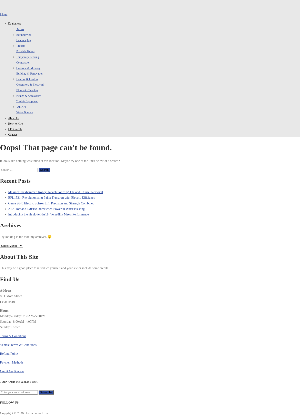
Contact (12, 134)
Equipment (14, 23)
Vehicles (21, 106)
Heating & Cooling (27, 79)
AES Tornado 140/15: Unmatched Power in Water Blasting (46, 209)
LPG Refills (15, 129)
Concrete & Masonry (28, 68)
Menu (4, 14)
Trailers (20, 45)
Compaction (23, 62)
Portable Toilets (25, 51)
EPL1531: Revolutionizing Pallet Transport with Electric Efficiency (51, 197)
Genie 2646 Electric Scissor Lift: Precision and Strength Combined (51, 203)
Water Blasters (24, 112)
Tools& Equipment (27, 101)
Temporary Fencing (27, 57)
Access (20, 29)
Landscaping (23, 40)
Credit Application (12, 371)
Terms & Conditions (13, 336)
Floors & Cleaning (27, 90)
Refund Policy (9, 353)
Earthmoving (23, 34)
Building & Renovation (29, 73)
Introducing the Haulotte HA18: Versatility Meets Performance (48, 214)
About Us (13, 118)
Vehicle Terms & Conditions (18, 345)
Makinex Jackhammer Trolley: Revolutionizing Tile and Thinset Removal (55, 192)
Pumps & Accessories (28, 95)
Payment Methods (11, 362)
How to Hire (15, 123)
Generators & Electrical (30, 84)
